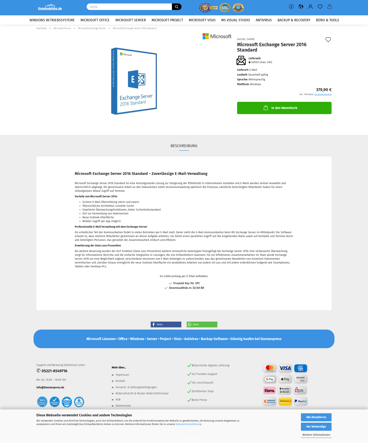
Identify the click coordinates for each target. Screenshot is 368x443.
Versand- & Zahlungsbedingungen (136, 387)
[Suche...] (177, 6)
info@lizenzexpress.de (50, 387)
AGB (118, 399)
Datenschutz (123, 405)
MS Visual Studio (235, 20)
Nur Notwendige (316, 426)
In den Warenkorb (284, 108)
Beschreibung (184, 145)
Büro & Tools (327, 20)
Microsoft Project (167, 20)
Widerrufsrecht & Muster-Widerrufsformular (142, 393)
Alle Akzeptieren (316, 417)
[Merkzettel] (320, 6)
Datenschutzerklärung (188, 424)
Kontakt (120, 381)
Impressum (122, 374)
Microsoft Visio (202, 20)
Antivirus (264, 20)
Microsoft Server (130, 20)
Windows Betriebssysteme (52, 20)
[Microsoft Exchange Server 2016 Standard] (134, 81)
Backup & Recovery (294, 20)
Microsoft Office (95, 20)
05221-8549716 (54, 371)
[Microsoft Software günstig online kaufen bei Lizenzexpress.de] (51, 7)
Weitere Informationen (316, 434)
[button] (301, 6)
